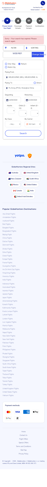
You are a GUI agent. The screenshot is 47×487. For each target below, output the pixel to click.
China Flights (7, 238)
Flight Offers (23, 439)
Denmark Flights (8, 245)
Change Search (38, 54)
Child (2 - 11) (22, 106)
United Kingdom (32, 173)
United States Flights (10, 392)
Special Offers (23, 443)
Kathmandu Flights (9, 308)
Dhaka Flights (7, 249)
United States (32, 185)
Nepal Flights (7, 332)
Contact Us (23, 435)
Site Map (23, 450)
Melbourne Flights (9, 329)
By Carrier (29, 119)
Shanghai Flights (8, 357)
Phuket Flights (8, 354)
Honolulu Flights (8, 276)
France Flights (7, 263)
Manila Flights (8, 325)
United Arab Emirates (25, 196)
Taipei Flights (7, 371)
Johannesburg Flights (10, 301)
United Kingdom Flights (11, 388)
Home (23, 432)
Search (23, 133)
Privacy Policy (23, 454)
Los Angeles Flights (9, 322)
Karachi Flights (8, 304)
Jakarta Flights (8, 294)
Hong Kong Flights (9, 273)
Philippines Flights (9, 350)
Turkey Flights (7, 384)
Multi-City (12, 67)
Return (24, 64)
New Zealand (16, 179)
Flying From (9, 72)
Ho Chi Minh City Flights (11, 269)
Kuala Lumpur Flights (10, 311)
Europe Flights (7, 259)
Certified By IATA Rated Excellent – (38, 9)
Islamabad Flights (9, 287)
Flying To (8, 83)
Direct (39, 83)
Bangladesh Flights (9, 231)
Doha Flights (7, 252)
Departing (9, 95)
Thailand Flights (8, 374)
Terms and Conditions (23, 446)
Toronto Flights (8, 381)
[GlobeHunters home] (9, 3)
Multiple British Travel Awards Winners (8, 9)
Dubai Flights (7, 256)
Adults (9, 105)
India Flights (7, 280)
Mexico (15, 185)
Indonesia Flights (8, 284)
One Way (11, 64)
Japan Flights (7, 297)
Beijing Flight (7, 234)
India (32, 191)
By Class (8, 119)
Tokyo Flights (7, 378)
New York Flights (8, 339)
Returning (28, 95)
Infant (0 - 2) (35, 106)
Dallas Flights (8, 241)
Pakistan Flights (8, 343)
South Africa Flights (9, 364)
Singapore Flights (9, 360)
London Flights (8, 319)
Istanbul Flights (8, 291)
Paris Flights (7, 346)
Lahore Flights (7, 315)
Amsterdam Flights (9, 217)
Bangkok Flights (8, 228)
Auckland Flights (8, 221)
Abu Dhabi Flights (9, 214)
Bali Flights (7, 224)
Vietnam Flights (8, 395)
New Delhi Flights (9, 336)
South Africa (34, 179)
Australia (14, 173)
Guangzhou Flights (9, 266)
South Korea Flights (9, 367)
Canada (19, 191)
